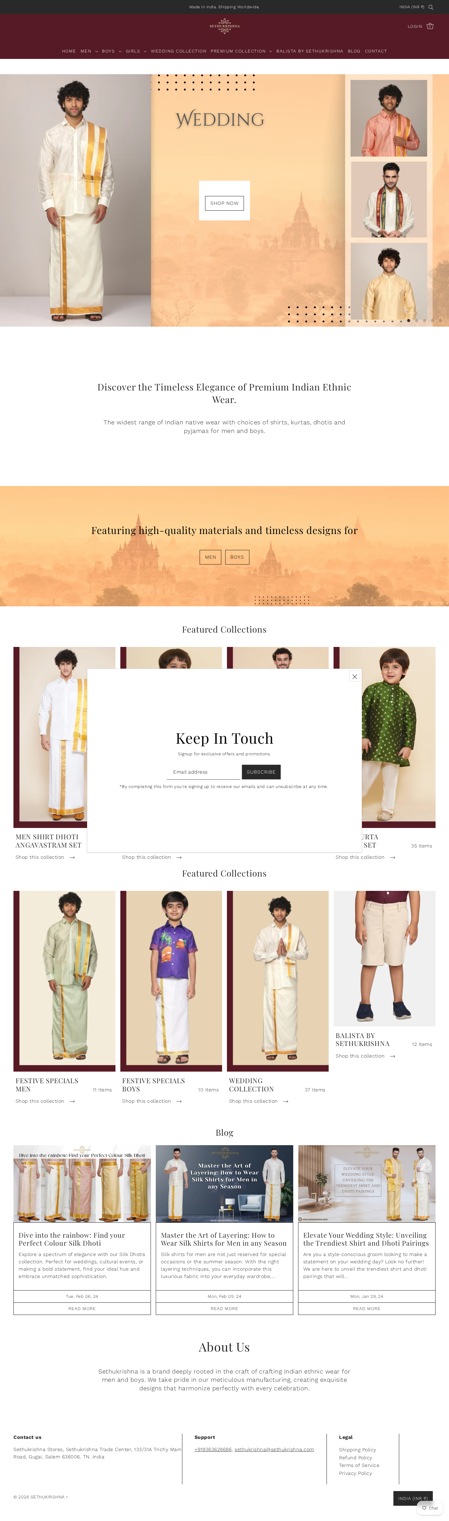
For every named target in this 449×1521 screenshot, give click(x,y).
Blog (225, 1132)
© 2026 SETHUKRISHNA (39, 1496)
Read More (82, 1308)
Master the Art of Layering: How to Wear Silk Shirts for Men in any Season (224, 1238)
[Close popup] (354, 676)
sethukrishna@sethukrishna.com (274, 1449)
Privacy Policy (355, 1473)
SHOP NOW (224, 203)
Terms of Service (359, 1465)
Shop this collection (41, 857)
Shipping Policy (357, 1450)
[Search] (431, 7)
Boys (237, 557)
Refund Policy (355, 1458)
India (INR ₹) (412, 7)
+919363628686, (214, 1449)
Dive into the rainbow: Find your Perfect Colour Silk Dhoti (72, 1238)
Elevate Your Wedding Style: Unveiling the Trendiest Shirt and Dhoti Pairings (366, 1238)
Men (210, 557)
